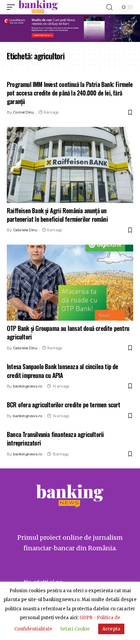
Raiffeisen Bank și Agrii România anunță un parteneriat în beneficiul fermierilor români (57, 214)
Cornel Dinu (23, 112)
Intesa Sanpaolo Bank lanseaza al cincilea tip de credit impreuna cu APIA (62, 370)
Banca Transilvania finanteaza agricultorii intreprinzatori (55, 438)
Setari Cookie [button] (75, 629)
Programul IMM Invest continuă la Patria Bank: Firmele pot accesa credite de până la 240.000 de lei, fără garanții (70, 93)
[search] (109, 7)
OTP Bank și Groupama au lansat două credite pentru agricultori (68, 332)
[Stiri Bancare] (38, 7)
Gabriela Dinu (25, 230)
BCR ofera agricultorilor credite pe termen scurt (63, 404)
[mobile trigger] (12, 7)
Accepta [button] (111, 629)
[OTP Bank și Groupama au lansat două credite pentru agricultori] (70, 283)
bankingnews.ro (27, 386)
